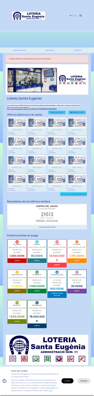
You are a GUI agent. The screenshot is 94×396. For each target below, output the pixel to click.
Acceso (74, 16)
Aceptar (67, 381)
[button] (12, 82)
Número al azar (78, 112)
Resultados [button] (50, 50)
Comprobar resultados (47, 227)
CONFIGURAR (50, 388)
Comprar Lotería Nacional (57, 294)
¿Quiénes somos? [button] (19, 50)
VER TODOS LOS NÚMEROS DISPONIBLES (73, 194)
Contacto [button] (77, 50)
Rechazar (84, 381)
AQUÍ (50, 390)
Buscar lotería (57, 112)
